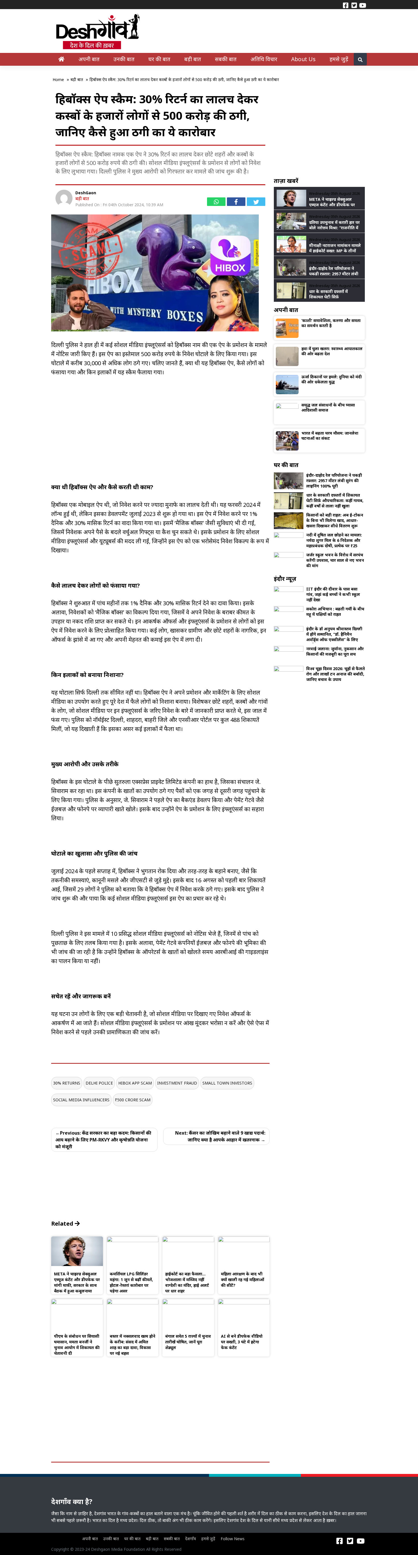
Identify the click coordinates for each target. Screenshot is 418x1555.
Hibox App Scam (135, 1083)
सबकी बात (226, 59)
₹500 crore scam (132, 1099)
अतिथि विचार (264, 59)
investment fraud (177, 1083)
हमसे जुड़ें (339, 59)
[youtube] (362, 5)
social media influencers (81, 1099)
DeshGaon (85, 192)
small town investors (227, 1083)
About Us (303, 59)
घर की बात (159, 59)
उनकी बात (123, 59)
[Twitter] (354, 5)
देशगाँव (190, 1538)
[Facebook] (345, 5)
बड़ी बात (192, 59)
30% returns (66, 1083)
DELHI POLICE (99, 1083)
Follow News (233, 1538)
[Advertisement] (160, 443)
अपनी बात (89, 59)
